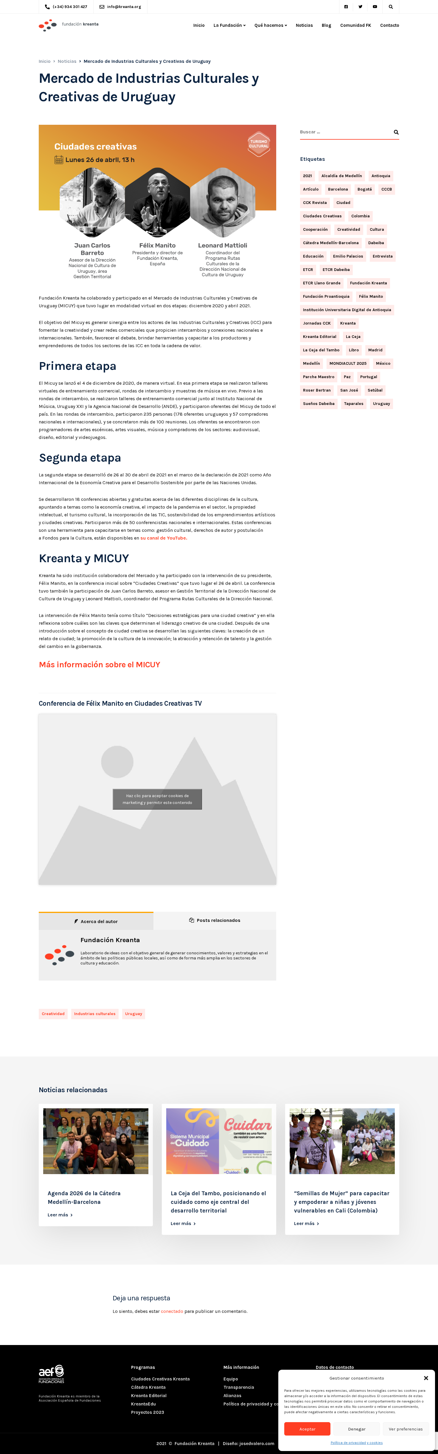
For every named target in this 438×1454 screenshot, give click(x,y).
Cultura (377, 229)
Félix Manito (371, 296)
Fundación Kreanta (110, 940)
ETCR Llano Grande (322, 283)
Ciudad (343, 202)
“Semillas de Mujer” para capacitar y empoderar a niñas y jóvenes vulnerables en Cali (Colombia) (341, 1202)
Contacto (389, 25)
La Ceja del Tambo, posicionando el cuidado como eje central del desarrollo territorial (218, 1202)
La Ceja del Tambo (321, 350)
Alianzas (232, 1395)
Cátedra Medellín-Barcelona (331, 242)
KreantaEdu (143, 1404)
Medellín (311, 363)
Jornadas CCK (317, 323)
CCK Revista (315, 202)
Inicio (199, 25)
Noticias (304, 25)
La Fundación (228, 25)
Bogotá (365, 189)
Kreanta (348, 323)
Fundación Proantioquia (326, 296)
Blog (326, 25)
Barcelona (338, 189)
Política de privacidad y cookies (357, 1443)
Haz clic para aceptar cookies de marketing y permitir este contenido (157, 799)
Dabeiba (376, 242)
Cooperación (315, 229)
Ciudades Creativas (322, 216)
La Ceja (353, 336)
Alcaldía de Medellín (341, 175)
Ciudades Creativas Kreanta (160, 1379)
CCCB (386, 189)
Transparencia (238, 1387)
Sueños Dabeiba (319, 403)
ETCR (308, 269)
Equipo (230, 1379)
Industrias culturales (95, 1013)
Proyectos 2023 (147, 1412)
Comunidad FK (355, 25)
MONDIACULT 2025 (348, 363)
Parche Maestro (318, 376)
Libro (354, 350)
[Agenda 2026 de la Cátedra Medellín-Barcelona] (95, 1141)
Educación (313, 256)
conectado (172, 1311)
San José (349, 390)
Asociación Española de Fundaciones (70, 1400)
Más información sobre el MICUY (99, 664)
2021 (307, 175)
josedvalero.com (257, 1443)
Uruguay (133, 1013)
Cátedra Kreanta (148, 1387)
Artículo (311, 189)
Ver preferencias (406, 1429)
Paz (347, 376)
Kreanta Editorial (319, 336)
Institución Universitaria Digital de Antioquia (347, 309)
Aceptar (307, 1429)
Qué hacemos (268, 25)
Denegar (357, 1429)
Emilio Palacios (348, 256)
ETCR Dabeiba (336, 269)
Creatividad (53, 1013)
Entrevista (383, 256)
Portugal (368, 376)
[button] (426, 1378)
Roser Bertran (317, 390)
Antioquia (381, 175)
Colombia (360, 216)
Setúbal (375, 390)
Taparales (354, 403)
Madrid (375, 350)
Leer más (58, 1215)
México (383, 363)
